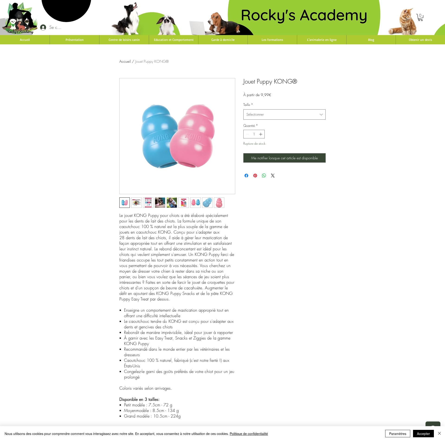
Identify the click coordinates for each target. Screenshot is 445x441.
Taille (248, 104)
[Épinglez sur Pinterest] (255, 175)
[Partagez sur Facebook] (246, 175)
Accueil (125, 61)
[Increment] (261, 134)
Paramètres (397, 433)
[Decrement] (247, 134)
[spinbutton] (254, 134)
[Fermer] (439, 433)
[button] (420, 17)
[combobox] (284, 114)
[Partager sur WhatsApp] (264, 175)
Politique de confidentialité (249, 433)
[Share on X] (273, 175)
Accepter (423, 433)
